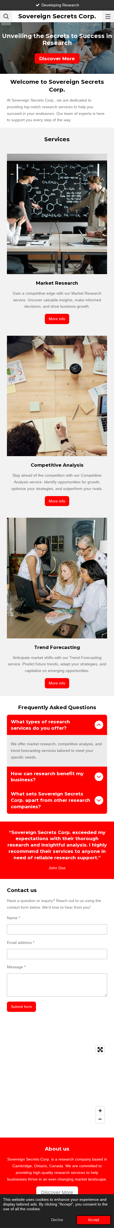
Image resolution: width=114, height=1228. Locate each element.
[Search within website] (6, 16)
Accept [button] (93, 1220)
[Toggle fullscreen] (100, 1049)
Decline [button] (57, 1220)
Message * (16, 967)
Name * (13, 918)
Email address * (20, 942)
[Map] (57, 1084)
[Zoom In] (100, 1110)
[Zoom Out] (100, 1119)
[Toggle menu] (108, 16)
